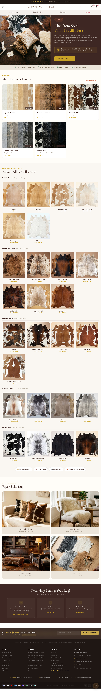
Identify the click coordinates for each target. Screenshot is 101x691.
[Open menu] (3, 7)
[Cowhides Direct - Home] (41, 6)
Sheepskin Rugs (6, 657)
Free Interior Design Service (36, 663)
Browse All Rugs (63, 59)
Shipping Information (57, 663)
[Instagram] (89, 685)
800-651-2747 (80, 659)
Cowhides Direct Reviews (35, 665)
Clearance (88, 12)
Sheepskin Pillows (7, 660)
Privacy (72, 685)
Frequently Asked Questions (36, 652)
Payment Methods (56, 657)
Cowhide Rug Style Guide (35, 660)
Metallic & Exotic (24, 469)
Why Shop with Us (33, 668)
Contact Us (54, 655)
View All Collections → (92, 80)
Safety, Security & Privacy (58, 665)
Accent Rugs (6, 663)
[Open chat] (96, 686)
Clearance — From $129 (76, 469)
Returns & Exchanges (57, 668)
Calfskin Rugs (6, 665)
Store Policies (55, 660)
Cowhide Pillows (38, 12)
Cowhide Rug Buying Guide (36, 655)
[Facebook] (85, 685)
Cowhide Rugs (13, 12)
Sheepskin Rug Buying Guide (36, 657)
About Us (53, 652)
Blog (29, 670)
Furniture (5, 668)
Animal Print (57, 469)
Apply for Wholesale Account (60, 670)
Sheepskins (62, 12)
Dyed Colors (42, 469)
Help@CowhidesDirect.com (84, 661)
